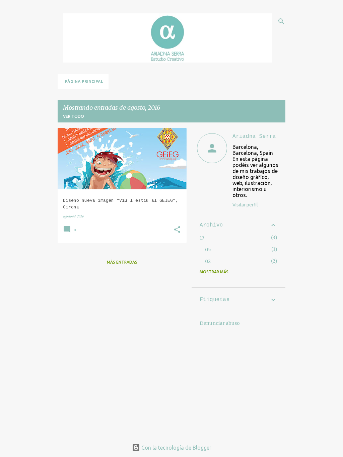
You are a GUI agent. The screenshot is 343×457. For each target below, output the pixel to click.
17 (202, 238)
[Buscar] (281, 21)
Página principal (84, 81)
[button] (177, 230)
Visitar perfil (245, 204)
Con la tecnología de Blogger (175, 448)
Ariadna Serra (254, 136)
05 (208, 250)
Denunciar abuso (220, 323)
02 (208, 261)
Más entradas (122, 262)
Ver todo (73, 116)
